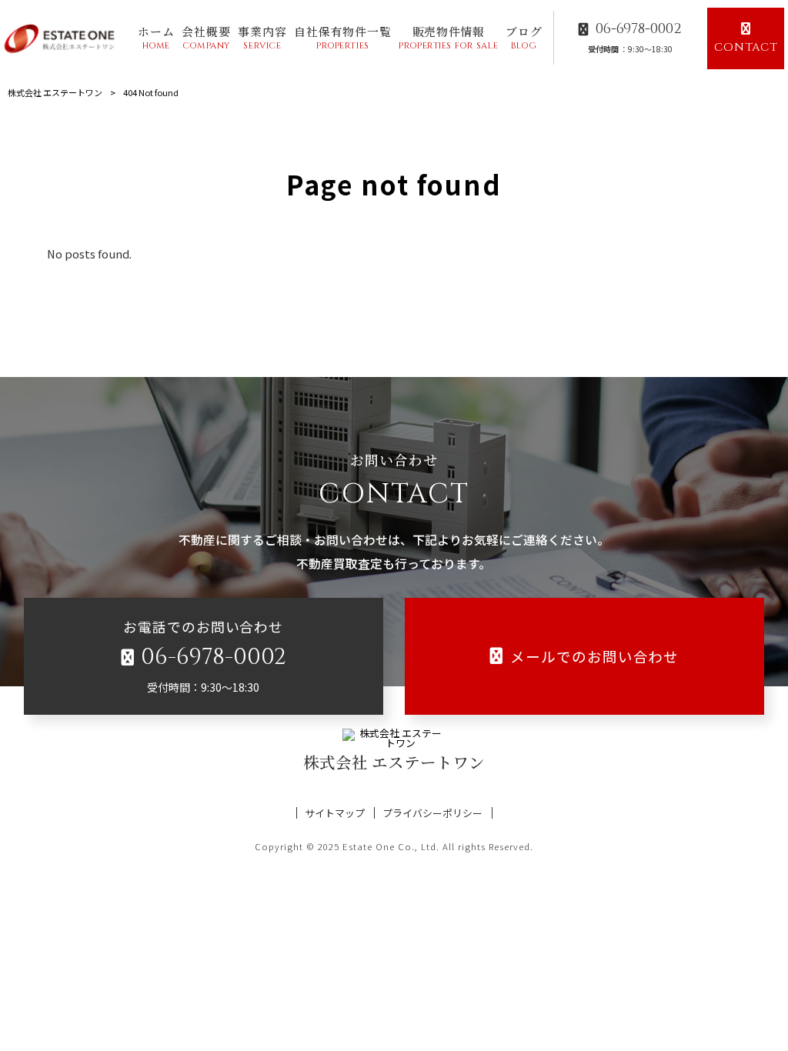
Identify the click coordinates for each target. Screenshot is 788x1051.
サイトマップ (335, 813)
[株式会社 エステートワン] (61, 38)
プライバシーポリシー (432, 813)
